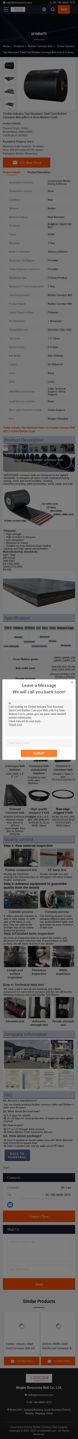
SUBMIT (39, 753)
